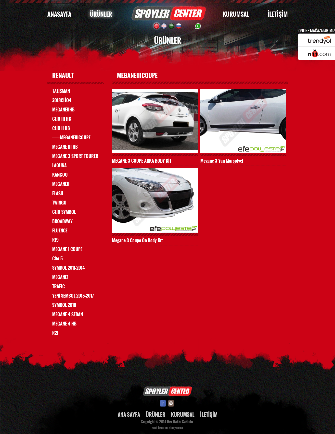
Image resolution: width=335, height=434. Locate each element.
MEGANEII (60, 184)
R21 (55, 333)
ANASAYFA (59, 14)
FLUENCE (59, 230)
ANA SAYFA (129, 415)
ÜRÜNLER (101, 14)
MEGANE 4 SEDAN (67, 314)
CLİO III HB (61, 119)
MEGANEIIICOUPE (75, 137)
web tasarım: (160, 427)
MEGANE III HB (65, 147)
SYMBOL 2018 (64, 305)
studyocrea (176, 427)
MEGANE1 (60, 277)
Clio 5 (57, 258)
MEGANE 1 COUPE (67, 249)
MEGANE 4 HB (64, 323)
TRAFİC (58, 286)
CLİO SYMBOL (64, 212)
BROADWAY (62, 221)
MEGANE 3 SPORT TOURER (75, 156)
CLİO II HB (61, 128)
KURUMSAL (236, 14)
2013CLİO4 (61, 100)
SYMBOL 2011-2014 (68, 268)
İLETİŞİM (278, 14)
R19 (55, 240)
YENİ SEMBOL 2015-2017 (73, 295)
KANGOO (60, 174)
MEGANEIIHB (63, 109)
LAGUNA (59, 165)
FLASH (57, 193)
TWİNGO (59, 202)
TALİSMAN (61, 91)
